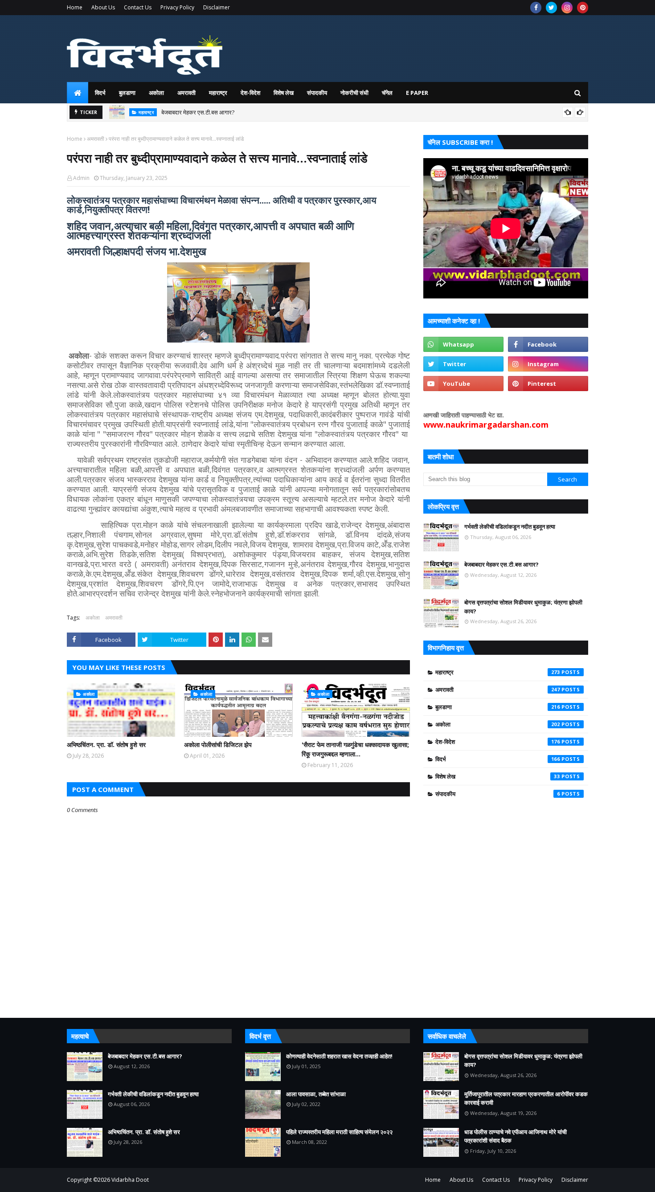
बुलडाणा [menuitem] (127, 93)
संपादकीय (497, 794)
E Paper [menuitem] (417, 93)
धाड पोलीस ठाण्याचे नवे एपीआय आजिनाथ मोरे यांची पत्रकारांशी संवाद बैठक (515, 1136)
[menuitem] (77, 92)
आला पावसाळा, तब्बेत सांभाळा (316, 1094)
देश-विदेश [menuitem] (250, 93)
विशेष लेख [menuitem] (284, 93)
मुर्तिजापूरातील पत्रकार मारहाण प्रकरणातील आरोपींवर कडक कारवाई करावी (526, 1098)
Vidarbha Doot (130, 1180)
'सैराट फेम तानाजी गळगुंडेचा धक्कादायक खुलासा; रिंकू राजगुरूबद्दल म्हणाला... (355, 749)
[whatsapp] (463, 344)
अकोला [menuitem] (156, 93)
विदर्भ (497, 759)
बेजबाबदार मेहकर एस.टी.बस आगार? (197, 112)
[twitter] (551, 7)
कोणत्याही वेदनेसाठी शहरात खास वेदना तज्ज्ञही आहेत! (339, 1056)
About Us (103, 7)
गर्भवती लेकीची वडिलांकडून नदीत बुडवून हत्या (509, 527)
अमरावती (95, 139)
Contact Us (137, 7)
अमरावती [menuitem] (186, 93)
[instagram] (567, 7)
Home (74, 7)
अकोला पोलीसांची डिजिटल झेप (218, 744)
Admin (81, 178)
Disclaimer (216, 7)
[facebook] (535, 7)
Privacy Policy (177, 7)
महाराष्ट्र (497, 672)
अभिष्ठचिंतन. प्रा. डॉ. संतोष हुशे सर (106, 744)
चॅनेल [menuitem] (387, 93)
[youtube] (463, 383)
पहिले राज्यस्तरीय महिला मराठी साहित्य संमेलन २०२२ (339, 1132)
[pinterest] (582, 7)
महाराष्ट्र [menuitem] (218, 93)
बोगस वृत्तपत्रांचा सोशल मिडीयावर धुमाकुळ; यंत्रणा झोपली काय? (523, 606)
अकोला (93, 617)
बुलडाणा (497, 707)
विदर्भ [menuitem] (100, 93)
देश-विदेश (497, 742)
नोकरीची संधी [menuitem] (354, 93)
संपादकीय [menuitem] (317, 93)
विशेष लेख (497, 776)
